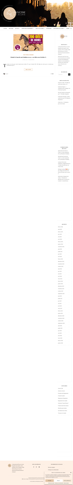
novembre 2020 (61, 318)
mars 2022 (60, 278)
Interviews (48, 28)
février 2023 (60, 259)
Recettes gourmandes (62, 408)
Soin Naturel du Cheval (62, 410)
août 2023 (60, 249)
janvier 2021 (60, 313)
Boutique (11, 28)
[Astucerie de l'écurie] (36, 13)
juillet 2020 (60, 328)
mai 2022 (60, 273)
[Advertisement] (64, 126)
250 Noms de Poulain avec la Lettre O (64, 172)
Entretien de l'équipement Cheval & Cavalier (63, 394)
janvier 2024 (60, 244)
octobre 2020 (60, 320)
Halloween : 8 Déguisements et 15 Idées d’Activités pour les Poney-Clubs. (64, 165)
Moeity (42, 481)
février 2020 (60, 340)
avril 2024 (60, 239)
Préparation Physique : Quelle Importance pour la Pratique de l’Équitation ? (64, 98)
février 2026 (60, 226)
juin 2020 (60, 330)
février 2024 (60, 241)
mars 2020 (60, 338)
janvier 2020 (60, 343)
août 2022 (60, 268)
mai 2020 (60, 333)
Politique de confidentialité (53, 469)
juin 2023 (60, 254)
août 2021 (60, 296)
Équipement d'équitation (63, 398)
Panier (67, 28)
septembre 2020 (61, 323)
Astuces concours (61, 391)
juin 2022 (60, 271)
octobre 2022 (60, 266)
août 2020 (60, 325)
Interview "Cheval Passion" (63, 403)
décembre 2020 (61, 315)
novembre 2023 (61, 246)
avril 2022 (60, 276)
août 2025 (60, 229)
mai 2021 (60, 303)
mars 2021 (60, 308)
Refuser (58, 480)
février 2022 (60, 281)
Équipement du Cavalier (62, 400)
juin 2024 (60, 234)
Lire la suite (28, 69)
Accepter (49, 480)
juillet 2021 (60, 298)
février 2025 (60, 231)
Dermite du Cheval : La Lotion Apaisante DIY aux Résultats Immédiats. (63, 152)
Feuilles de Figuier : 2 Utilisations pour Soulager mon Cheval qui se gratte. (64, 88)
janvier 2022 (60, 283)
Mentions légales (51, 467)
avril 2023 (60, 256)
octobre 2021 (60, 291)
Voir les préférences (67, 480)
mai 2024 (60, 236)
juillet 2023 (60, 251)
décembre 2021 (61, 286)
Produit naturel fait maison (63, 405)
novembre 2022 (61, 264)
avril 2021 (60, 306)
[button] (70, 472)
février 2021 (60, 310)
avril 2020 (60, 335)
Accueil (5, 28)
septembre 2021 (61, 293)
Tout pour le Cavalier (28, 54)
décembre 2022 (61, 261)
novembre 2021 (61, 288)
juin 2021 (60, 301)
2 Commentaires (31, 59)
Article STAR (60, 388)
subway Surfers (61, 162)
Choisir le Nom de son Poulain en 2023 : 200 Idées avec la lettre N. (28, 57)
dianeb (6, 73)
